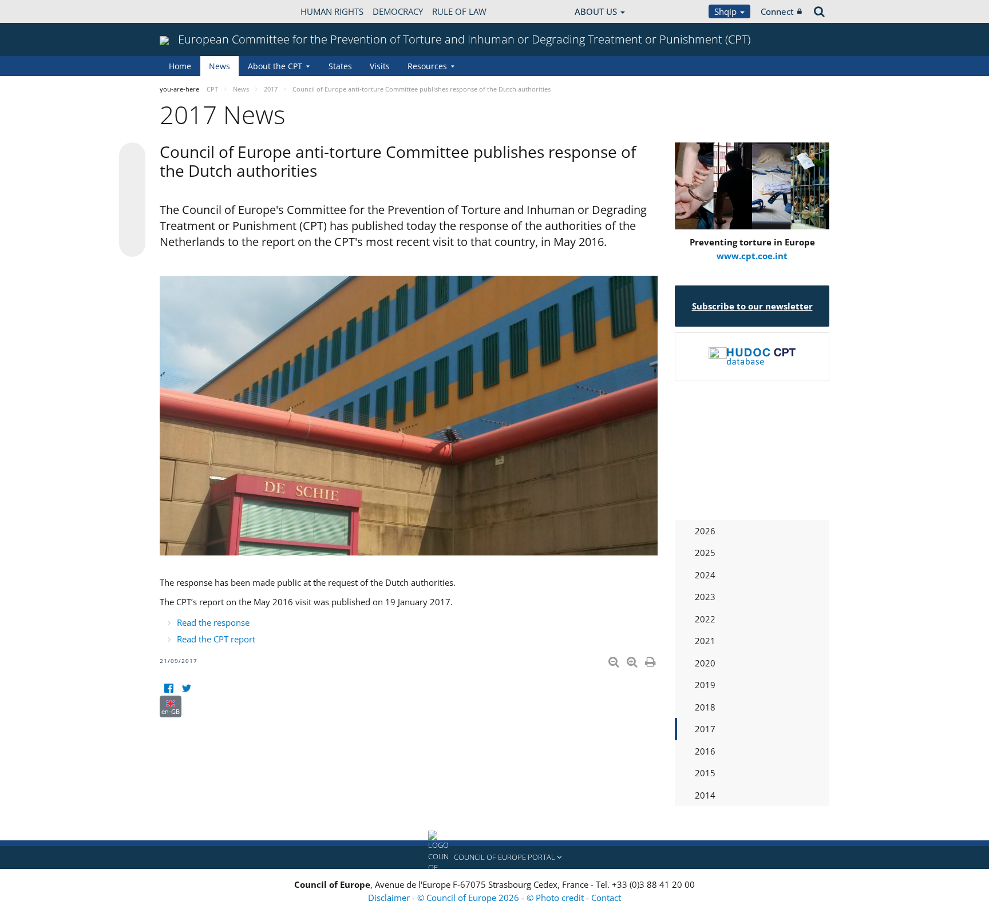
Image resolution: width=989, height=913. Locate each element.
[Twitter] (186, 688)
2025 (705, 552)
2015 (705, 773)
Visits (380, 66)
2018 (705, 707)
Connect (777, 11)
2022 (705, 619)
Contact (606, 897)
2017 (705, 729)
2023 (705, 596)
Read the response (213, 622)
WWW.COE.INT (188, 11)
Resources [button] (427, 66)
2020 (705, 663)
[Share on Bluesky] (132, 156)
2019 (705, 684)
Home (180, 66)
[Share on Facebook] (132, 200)
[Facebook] (168, 688)
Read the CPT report (216, 639)
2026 (705, 531)
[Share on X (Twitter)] (132, 178)
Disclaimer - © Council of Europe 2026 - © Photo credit (477, 897)
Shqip (726, 11)
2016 (705, 751)
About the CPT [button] (275, 66)
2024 (705, 575)
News (219, 66)
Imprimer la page (651, 659)
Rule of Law (459, 11)
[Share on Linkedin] (132, 222)
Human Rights (331, 11)
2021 (705, 640)
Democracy (398, 11)
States (340, 66)
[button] (494, 857)
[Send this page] (132, 243)
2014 (705, 795)
